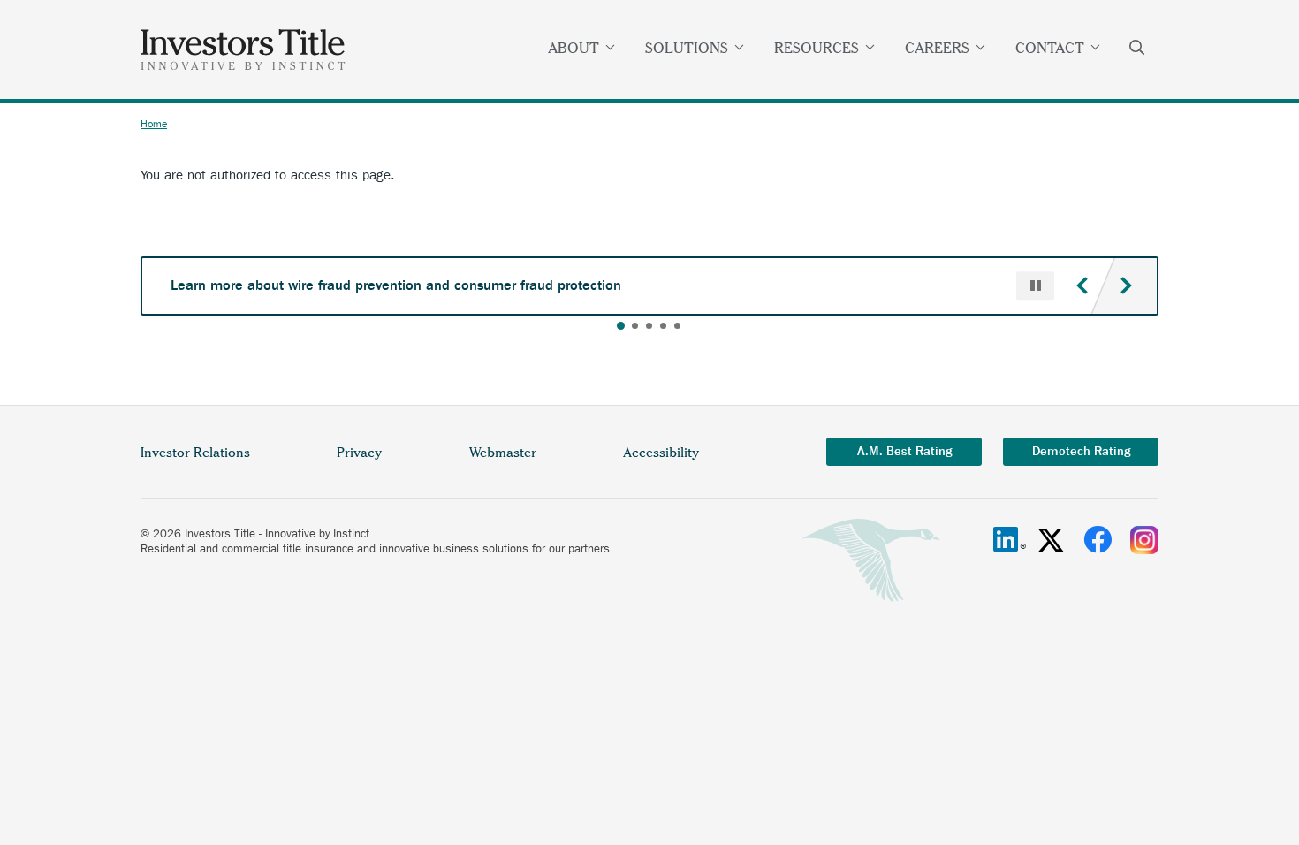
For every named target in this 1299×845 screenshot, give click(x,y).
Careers (937, 48)
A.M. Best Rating (904, 451)
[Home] (243, 49)
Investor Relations (195, 453)
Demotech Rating (1081, 451)
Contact (1049, 48)
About (573, 48)
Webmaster (502, 453)
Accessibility (661, 453)
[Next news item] (1126, 285)
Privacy (359, 453)
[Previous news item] (1082, 285)
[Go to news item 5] (677, 326)
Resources (816, 48)
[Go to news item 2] (635, 326)
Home (154, 124)
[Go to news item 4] (663, 326)
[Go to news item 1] (621, 326)
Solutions (686, 48)
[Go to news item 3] (649, 326)
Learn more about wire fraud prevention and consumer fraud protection (396, 285)
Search (1137, 49)
